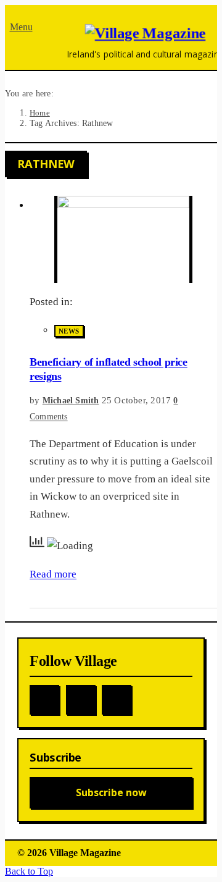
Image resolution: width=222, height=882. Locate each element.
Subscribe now (111, 792)
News (69, 331)
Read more (53, 574)
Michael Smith (71, 400)
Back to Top (29, 871)
